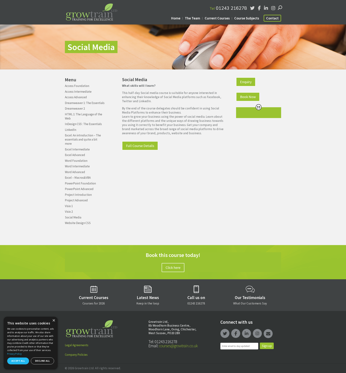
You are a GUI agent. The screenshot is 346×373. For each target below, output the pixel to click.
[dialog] (31, 343)
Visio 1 (69, 206)
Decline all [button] (42, 360)
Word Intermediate (77, 166)
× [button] (53, 320)
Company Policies (76, 355)
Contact (272, 18)
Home (175, 18)
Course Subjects (246, 18)
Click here (173, 267)
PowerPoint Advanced (79, 189)
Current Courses (217, 18)
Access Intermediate (78, 92)
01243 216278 (228, 8)
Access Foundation (77, 86)
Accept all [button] (18, 360)
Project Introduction (78, 195)
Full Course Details (140, 145)
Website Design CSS (78, 223)
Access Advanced (76, 97)
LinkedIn (70, 130)
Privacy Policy (14, 353)
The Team (192, 18)
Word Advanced (75, 172)
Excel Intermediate (77, 149)
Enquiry (246, 82)
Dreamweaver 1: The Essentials (85, 103)
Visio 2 (69, 212)
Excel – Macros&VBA (78, 178)
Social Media (73, 217)
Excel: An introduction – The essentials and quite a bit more (83, 139)
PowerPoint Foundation (80, 183)
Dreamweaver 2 (75, 108)
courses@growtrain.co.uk (173, 346)
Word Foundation (76, 161)
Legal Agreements (76, 345)
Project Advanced (76, 200)
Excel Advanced (75, 155)
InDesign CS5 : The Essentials (83, 124)
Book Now (248, 96)
